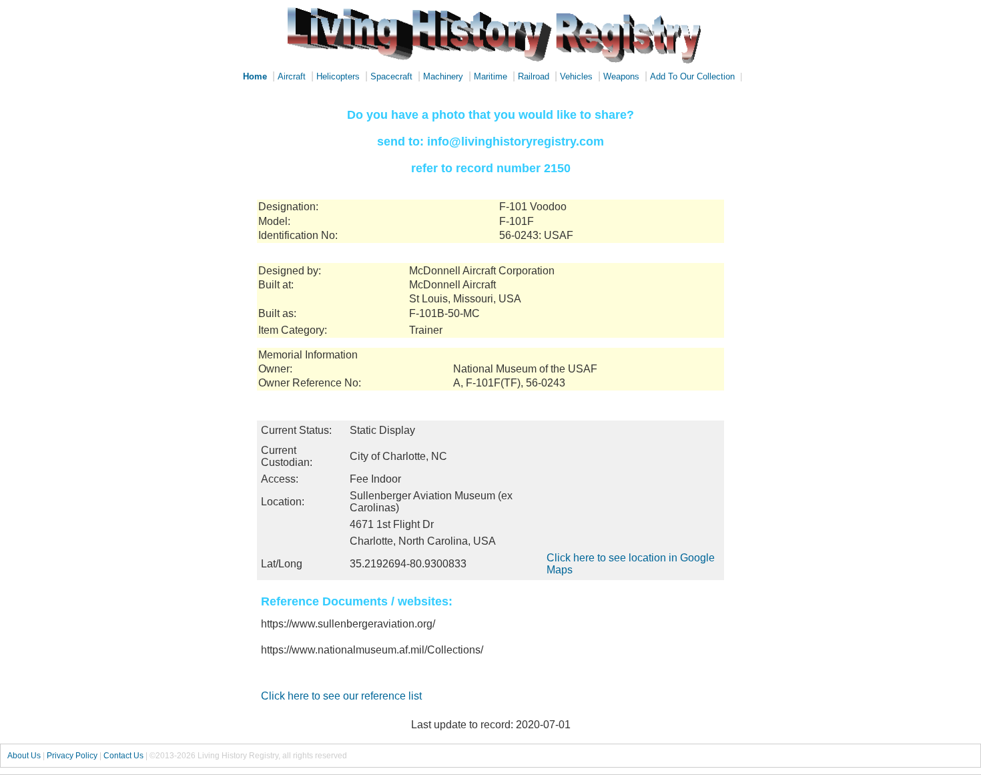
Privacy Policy (72, 755)
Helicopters (338, 76)
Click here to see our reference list (341, 696)
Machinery (443, 76)
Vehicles (576, 76)
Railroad (533, 76)
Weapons (621, 76)
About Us (24, 755)
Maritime (490, 76)
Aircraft (292, 76)
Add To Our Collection (692, 76)
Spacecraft (391, 76)
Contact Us (123, 755)
